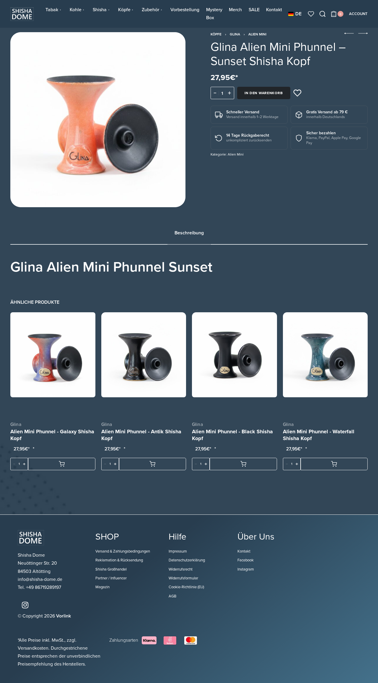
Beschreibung (189, 233)
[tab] (189, 233)
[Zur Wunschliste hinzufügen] (297, 93)
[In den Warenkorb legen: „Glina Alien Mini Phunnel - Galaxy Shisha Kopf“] (61, 464)
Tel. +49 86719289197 (39, 587)
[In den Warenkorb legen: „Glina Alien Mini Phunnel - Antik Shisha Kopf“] (152, 464)
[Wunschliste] (311, 14)
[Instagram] (25, 604)
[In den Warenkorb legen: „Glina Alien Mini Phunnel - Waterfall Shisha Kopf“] (334, 464)
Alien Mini (257, 34)
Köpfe (216, 34)
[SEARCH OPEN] (322, 14)
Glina (235, 34)
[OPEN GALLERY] (97, 119)
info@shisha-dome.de (40, 579)
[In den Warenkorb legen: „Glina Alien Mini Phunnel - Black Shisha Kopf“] (243, 464)
